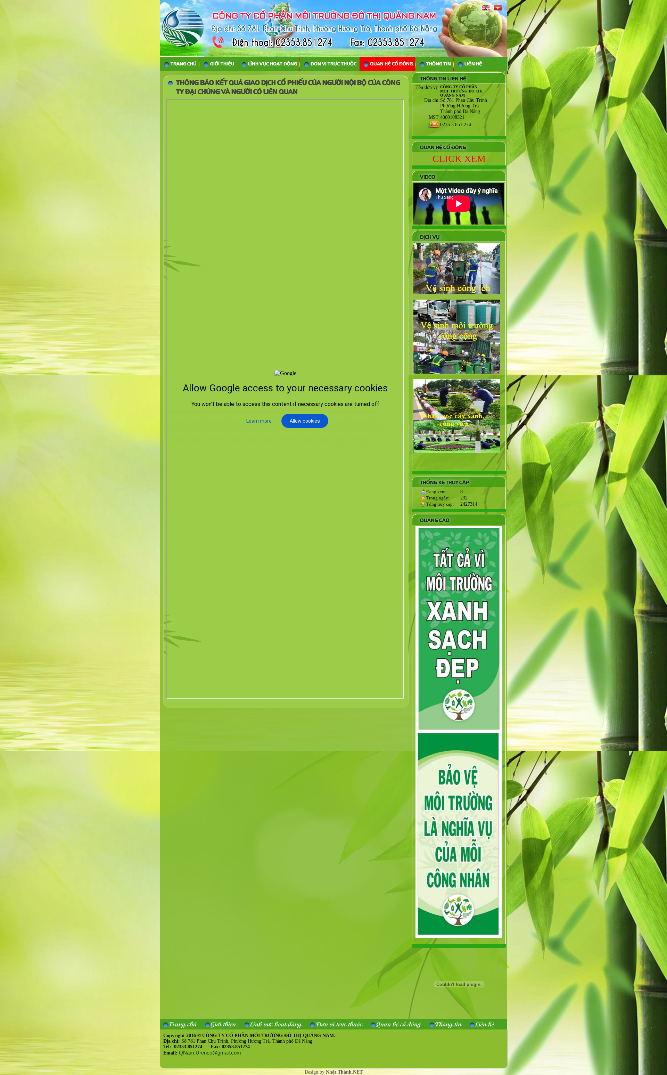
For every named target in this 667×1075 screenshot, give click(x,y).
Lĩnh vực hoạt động (276, 1024)
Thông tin (448, 1024)
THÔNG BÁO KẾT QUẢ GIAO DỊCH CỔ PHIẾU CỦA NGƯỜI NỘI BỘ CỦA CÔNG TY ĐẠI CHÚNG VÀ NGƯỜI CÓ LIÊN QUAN (288, 87)
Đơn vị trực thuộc (338, 1024)
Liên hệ (484, 1024)
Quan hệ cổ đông (398, 1024)
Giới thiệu (223, 1024)
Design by (334, 1072)
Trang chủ (182, 1024)
